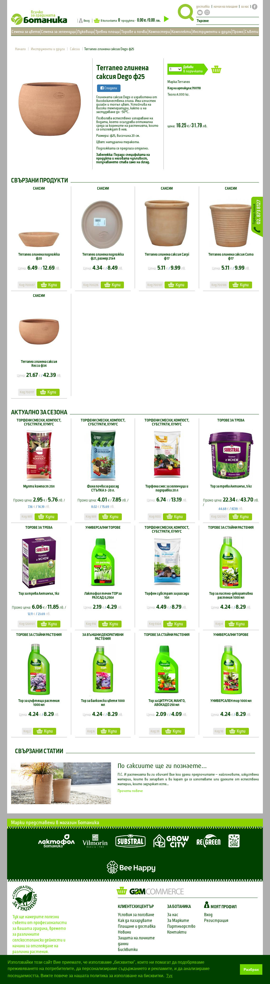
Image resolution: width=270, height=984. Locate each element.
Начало (20, 49)
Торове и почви (134, 32)
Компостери (159, 32)
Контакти (176, 932)
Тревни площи (107, 32)
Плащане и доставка (137, 926)
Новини (124, 932)
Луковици (85, 32)
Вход (87, 20)
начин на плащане (226, 6)
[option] (49, 104)
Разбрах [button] (251, 969)
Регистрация (216, 920)
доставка (203, 6)
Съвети (251, 32)
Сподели (110, 88)
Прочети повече (130, 791)
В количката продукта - (131, 20)
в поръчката (192, 69)
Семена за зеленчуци (58, 32)
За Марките (178, 920)
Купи (52, 285)
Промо (237, 32)
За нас (172, 914)
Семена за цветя (26, 32)
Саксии (75, 49)
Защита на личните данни (136, 941)
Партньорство (181, 926)
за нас (245, 6)
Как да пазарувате (135, 920)
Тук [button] (169, 975)
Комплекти (181, 32)
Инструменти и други (211, 32)
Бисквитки (128, 949)
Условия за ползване (136, 914)
